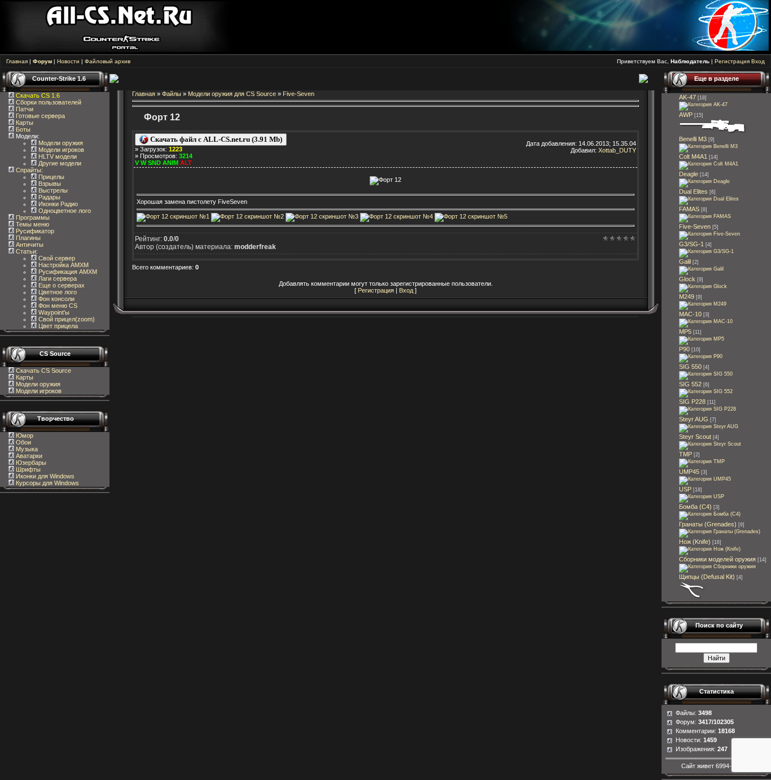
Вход (758, 61)
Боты (22, 129)
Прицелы (50, 176)
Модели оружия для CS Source (232, 93)
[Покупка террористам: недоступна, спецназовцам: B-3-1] (702, 461)
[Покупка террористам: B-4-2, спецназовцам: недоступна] (703, 104)
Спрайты (27, 170)
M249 (686, 296)
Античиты (28, 244)
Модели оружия (60, 143)
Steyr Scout (695, 436)
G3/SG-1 (691, 244)
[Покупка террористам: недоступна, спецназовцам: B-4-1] (705, 216)
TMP (685, 454)
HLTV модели (57, 156)
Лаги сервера (57, 278)
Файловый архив (107, 61)
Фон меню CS (57, 305)
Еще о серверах (61, 285)
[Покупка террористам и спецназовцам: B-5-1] (702, 304)
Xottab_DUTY (617, 150)
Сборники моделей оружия (717, 559)
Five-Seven (298, 93)
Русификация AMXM (67, 271)
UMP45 (689, 471)
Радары (48, 197)
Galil (685, 261)
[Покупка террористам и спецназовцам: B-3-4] (700, 356)
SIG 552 (690, 384)
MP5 (685, 331)
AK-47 (687, 97)
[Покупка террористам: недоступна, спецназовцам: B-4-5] (706, 374)
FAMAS (689, 209)
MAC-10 (690, 314)
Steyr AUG (693, 419)
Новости (68, 61)
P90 (684, 349)
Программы (32, 217)
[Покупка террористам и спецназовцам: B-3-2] (701, 339)
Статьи (25, 251)
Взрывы (49, 183)
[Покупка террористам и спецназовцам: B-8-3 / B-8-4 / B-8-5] (719, 531)
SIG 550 (690, 366)
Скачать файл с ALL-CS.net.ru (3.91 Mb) (215, 139)
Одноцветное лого (64, 210)
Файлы (171, 93)
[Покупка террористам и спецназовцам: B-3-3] (705, 479)
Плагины (27, 237)
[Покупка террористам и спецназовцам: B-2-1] (708, 146)
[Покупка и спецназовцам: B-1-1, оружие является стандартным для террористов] (703, 286)
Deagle (688, 174)
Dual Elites (693, 191)
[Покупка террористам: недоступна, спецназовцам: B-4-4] (708, 426)
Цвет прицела (57, 326)
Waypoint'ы (53, 312)
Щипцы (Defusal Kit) (707, 576)
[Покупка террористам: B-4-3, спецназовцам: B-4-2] (710, 444)
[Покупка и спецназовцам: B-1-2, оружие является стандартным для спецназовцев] (701, 496)
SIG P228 (692, 401)
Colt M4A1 (693, 156)
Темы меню (31, 224)
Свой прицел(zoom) (66, 319)
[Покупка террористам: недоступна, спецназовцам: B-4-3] (708, 164)
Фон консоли (56, 298)
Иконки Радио (57, 204)
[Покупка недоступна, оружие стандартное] (710, 549)
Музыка (26, 449)
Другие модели (59, 163)
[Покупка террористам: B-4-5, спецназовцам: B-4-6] (712, 132)
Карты (23, 122)
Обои (22, 442)
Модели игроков (60, 149)
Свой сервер (56, 258)
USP (685, 489)
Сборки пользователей (48, 102)
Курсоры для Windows (46, 483)
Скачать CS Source (43, 370)
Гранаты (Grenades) (708, 524)
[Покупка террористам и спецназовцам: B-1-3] (707, 409)
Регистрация (732, 61)
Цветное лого (57, 292)
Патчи (23, 109)
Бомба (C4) (695, 506)
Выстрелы (52, 190)
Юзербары (30, 462)
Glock (687, 279)
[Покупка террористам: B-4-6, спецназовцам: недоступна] (706, 251)
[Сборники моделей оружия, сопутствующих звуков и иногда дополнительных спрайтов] (717, 566)
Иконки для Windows (44, 476)
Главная (17, 61)
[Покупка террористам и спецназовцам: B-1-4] (704, 181)
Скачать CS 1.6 (38, 95)
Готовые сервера (39, 115)
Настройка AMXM (63, 265)
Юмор (23, 435)
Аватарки (28, 455)
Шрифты (27, 469)
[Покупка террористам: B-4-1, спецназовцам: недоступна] (701, 269)
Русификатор (34, 231)
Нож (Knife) (695, 541)
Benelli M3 (693, 139)
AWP (686, 114)
